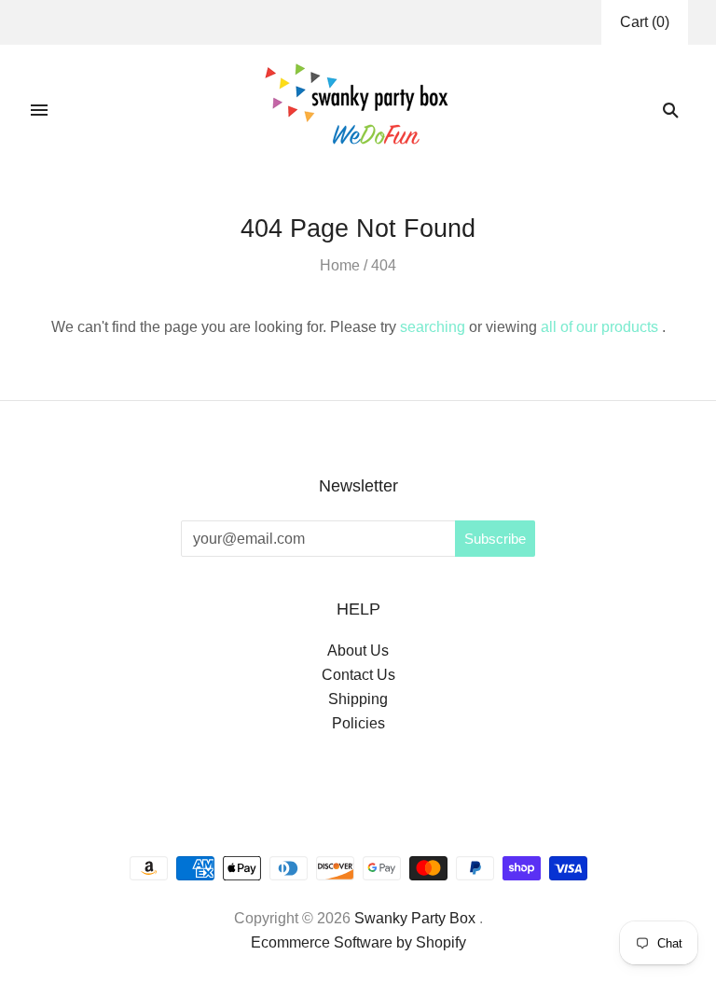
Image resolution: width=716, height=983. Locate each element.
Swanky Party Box (414, 918)
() (644, 22)
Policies (358, 723)
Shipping (358, 699)
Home (340, 265)
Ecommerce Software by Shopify (358, 942)
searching (432, 327)
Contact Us (358, 675)
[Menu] (39, 110)
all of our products (599, 327)
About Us (358, 650)
